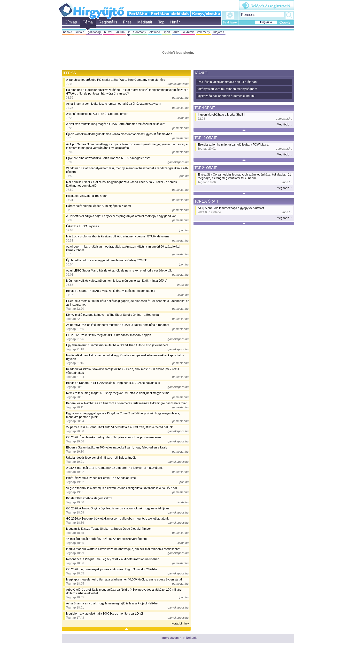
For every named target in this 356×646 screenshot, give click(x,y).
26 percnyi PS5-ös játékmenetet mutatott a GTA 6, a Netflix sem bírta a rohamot (117, 325)
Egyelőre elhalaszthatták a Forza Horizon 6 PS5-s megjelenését (108, 158)
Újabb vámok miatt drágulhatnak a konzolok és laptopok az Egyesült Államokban (119, 134)
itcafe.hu (183, 118)
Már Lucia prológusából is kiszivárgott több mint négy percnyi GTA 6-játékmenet (118, 236)
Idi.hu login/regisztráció (266, 5)
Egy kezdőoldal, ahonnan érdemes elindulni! (225, 96)
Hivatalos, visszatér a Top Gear (86, 196)
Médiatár (144, 22)
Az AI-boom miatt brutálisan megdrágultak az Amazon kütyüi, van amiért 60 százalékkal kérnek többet (123, 248)
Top (161, 22)
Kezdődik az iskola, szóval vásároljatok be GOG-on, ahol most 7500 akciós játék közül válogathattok (122, 370)
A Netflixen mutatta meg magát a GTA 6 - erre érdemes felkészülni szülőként (115, 124)
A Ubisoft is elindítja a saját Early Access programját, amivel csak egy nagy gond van (121, 216)
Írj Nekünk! (190, 637)
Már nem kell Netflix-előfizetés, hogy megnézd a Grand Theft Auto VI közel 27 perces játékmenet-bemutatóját (121, 183)
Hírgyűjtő (91, 9)
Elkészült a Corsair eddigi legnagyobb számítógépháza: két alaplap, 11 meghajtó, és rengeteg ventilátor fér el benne (244, 176)
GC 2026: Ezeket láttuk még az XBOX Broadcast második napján (108, 335)
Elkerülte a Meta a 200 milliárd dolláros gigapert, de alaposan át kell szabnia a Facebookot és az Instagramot (127, 302)
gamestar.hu (180, 97)
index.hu (183, 284)
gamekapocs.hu (178, 84)
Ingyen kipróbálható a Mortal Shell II (221, 114)
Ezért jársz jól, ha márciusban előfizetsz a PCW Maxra (233, 144)
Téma (88, 22)
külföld (80, 32)
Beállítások (230, 22)
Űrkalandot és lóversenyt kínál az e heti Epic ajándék (101, 457)
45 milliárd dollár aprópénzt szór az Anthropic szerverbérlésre (106, 539)
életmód (154, 32)
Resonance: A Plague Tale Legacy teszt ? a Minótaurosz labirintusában (112, 559)
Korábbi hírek (180, 623)
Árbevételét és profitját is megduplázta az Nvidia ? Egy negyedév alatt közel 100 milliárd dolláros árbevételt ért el (124, 591)
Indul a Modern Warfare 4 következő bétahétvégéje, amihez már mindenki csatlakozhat (123, 549)
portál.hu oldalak (169, 13)
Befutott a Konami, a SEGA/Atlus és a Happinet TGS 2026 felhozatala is (113, 383)
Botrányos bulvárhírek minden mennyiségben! (226, 89)
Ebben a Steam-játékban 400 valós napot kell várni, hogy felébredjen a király (116, 447)
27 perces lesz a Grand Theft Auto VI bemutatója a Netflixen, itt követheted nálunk (119, 427)
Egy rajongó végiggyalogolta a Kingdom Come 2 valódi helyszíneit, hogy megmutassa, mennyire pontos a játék (123, 415)
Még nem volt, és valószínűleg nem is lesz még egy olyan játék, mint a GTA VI (116, 280)
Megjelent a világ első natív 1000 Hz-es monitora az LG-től (104, 613)
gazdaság (94, 32)
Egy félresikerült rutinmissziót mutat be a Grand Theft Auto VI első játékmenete (117, 345)
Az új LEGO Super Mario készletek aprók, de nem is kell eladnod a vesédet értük (119, 270)
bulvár (108, 32)
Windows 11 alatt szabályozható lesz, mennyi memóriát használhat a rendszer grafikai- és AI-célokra (127, 170)
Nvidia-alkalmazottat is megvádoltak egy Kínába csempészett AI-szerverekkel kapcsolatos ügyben (125, 357)
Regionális (108, 22)
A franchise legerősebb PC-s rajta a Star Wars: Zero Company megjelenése (115, 79)
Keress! (289, 15)
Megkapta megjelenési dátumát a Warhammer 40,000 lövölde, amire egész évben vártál (124, 579)
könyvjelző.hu (205, 13)
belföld (67, 32)
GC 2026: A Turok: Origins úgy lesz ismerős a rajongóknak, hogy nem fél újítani (118, 508)
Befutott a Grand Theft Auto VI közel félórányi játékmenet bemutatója (110, 291)
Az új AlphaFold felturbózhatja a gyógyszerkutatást (231, 208)
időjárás (218, 32)
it (129, 32)
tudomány (139, 32)
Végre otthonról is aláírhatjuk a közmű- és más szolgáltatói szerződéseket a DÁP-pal (121, 488)
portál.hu (138, 13)
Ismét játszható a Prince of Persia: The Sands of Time (101, 478)
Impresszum (170, 637)
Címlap (71, 22)
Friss (127, 22)
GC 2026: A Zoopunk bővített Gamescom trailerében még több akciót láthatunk (117, 518)
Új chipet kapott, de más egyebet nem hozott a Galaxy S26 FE (106, 260)
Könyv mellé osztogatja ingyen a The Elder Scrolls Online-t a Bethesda (112, 314)
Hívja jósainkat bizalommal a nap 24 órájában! (226, 82)
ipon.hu (184, 176)
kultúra (120, 32)
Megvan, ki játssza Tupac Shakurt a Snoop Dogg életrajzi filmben (109, 528)
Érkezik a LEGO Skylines (82, 226)
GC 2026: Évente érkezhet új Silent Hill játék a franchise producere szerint (114, 437)
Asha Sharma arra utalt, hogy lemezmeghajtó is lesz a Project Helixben (112, 603)
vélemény (203, 32)
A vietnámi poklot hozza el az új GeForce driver (97, 114)
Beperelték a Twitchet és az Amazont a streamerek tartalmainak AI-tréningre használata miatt (126, 403)
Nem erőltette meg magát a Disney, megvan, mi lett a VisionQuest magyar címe (118, 393)
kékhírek (188, 32)
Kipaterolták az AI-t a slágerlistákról (89, 498)
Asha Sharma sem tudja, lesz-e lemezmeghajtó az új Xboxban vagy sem (113, 103)
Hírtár (175, 22)
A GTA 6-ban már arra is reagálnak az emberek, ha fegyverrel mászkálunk (114, 468)
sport (166, 32)
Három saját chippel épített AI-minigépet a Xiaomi (98, 206)
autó (176, 32)
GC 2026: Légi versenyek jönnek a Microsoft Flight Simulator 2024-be (111, 569)
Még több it (284, 124)
